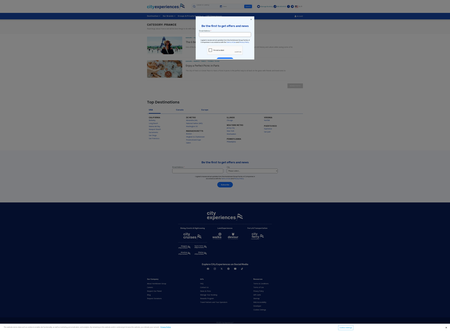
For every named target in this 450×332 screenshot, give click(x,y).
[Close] (446, 327)
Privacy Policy (165, 327)
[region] (225, 328)
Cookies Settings (345, 327)
